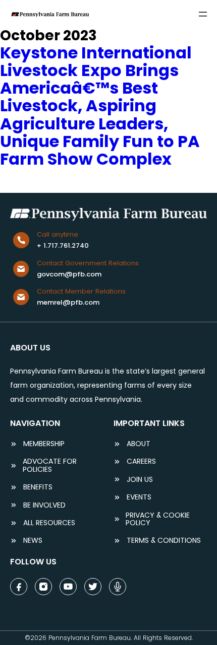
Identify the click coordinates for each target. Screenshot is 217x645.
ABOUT (138, 444)
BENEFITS (37, 487)
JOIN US (140, 479)
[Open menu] (203, 14)
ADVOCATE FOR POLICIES (50, 465)
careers (141, 461)
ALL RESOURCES (49, 523)
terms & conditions (164, 540)
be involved (44, 505)
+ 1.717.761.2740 (63, 245)
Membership (44, 444)
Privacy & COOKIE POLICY (158, 519)
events (139, 497)
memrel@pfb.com (68, 302)
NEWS (32, 540)
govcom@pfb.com (69, 274)
